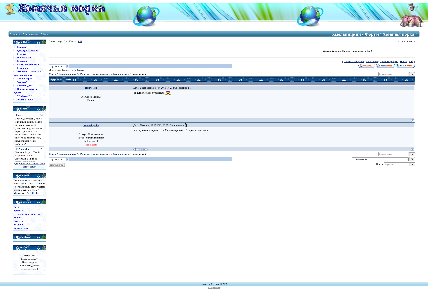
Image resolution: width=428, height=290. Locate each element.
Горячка (80, 70)
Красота (21, 54)
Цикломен (91, 87)
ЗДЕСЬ (34, 193)
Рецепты (22, 61)
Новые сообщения (354, 61)
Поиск (403, 61)
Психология (24, 57)
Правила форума (389, 61)
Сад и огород (24, 78)
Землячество (120, 74)
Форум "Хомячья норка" (63, 74)
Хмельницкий (138, 74)
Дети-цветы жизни (27, 50)
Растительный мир (28, 64)
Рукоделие (23, 68)
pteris (74, 70)
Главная (16, 34)
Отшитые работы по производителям (27, 73)
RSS (80, 41)
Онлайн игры (25, 99)
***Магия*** (24, 96)
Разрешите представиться (95, 74)
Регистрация (31, 34)
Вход (45, 34)
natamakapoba (91, 125)
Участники (372, 61)
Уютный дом (24, 85)
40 (98, 140)
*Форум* (22, 82)
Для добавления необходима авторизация (29, 165)
